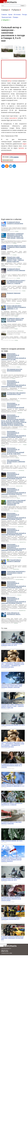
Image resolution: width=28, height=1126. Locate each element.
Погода (24, 14)
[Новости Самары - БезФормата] (8, 2)
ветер (9, 81)
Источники (17, 14)
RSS (11, 953)
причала (21, 148)
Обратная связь (4, 950)
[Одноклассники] (7, 166)
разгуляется (13, 118)
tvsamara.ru (6, 58)
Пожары (15, 17)
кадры (24, 144)
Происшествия (6, 17)
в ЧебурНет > (5, 20)
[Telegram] (10, 166)
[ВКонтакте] (3, 166)
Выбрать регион (4, 951)
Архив (10, 14)
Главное (4, 14)
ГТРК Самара (14, 157)
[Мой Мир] (14, 166)
